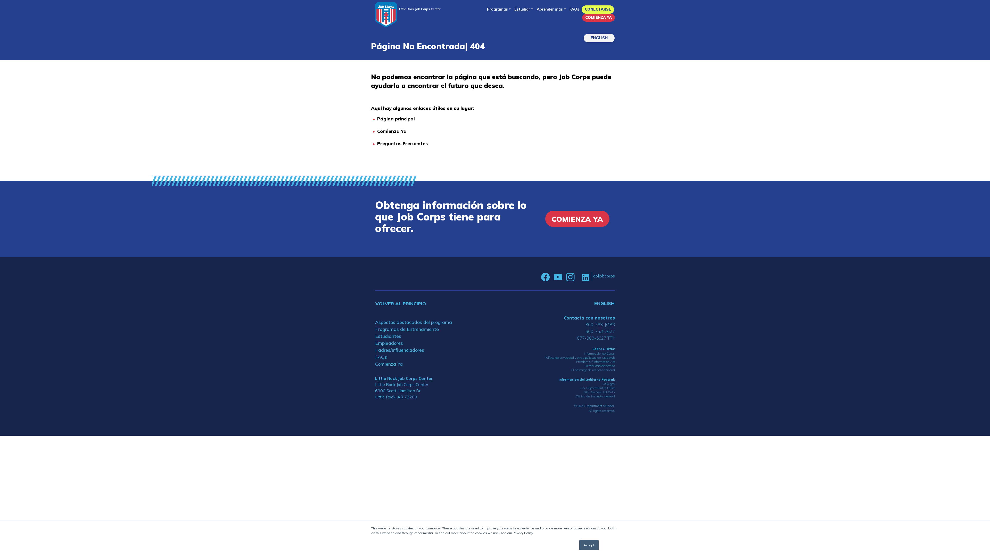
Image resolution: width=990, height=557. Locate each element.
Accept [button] (589, 545)
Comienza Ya (598, 17)
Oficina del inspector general (595, 396)
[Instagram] (570, 277)
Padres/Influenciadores (399, 350)
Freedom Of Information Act (595, 362)
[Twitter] (578, 277)
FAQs (574, 9)
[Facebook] (545, 277)
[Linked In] (586, 277)
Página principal (396, 119)
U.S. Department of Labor (597, 388)
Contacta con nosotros (589, 318)
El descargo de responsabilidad (593, 370)
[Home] (386, 14)
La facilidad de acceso (600, 366)
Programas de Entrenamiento (407, 329)
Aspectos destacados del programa (413, 322)
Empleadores (389, 343)
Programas (497, 9)
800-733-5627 (600, 331)
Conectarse (598, 9)
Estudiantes (388, 336)
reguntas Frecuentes (404, 143)
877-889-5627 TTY (596, 338)
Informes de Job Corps (599, 353)
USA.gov (609, 384)
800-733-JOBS (600, 324)
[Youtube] (558, 277)
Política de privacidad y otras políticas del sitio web (580, 357)
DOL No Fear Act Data (599, 392)
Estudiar (522, 9)
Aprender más (550, 9)
